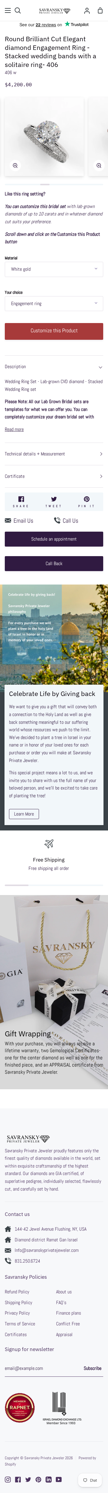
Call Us (70, 520)
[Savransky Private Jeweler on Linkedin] (49, 1480)
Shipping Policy (18, 1302)
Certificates (16, 1334)
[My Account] (87, 10)
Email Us (23, 520)
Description (15, 366)
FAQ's (61, 1302)
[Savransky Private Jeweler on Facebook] (18, 1480)
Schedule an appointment (54, 539)
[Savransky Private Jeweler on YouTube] (59, 1480)
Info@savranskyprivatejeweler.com (47, 1250)
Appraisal (64, 1334)
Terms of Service (20, 1324)
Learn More (24, 814)
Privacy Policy (17, 1313)
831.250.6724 (27, 1261)
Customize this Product (54, 330)
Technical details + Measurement (35, 454)
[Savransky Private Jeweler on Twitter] (28, 1480)
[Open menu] (8, 10)
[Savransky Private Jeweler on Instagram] (8, 1480)
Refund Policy (17, 1292)
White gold (21, 269)
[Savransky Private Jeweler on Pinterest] (38, 1480)
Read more (14, 429)
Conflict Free (68, 1324)
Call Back (54, 563)
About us (64, 1292)
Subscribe (92, 1368)
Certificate (15, 476)
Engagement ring (26, 303)
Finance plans (68, 1313)
